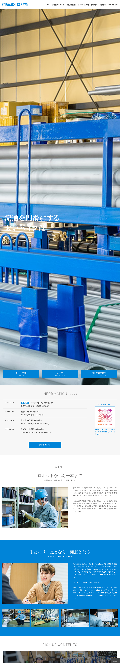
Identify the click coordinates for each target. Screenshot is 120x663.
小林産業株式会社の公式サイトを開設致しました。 (38, 432)
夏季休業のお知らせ (30, 412)
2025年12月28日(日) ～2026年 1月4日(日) (35, 406)
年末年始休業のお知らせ (42, 403)
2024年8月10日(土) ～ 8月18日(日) (32, 415)
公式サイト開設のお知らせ (33, 429)
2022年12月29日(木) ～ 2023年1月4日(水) (35, 424)
